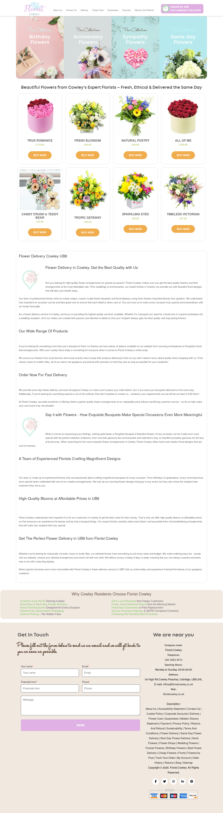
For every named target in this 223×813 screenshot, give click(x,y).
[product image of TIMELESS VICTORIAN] (183, 189)
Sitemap (188, 762)
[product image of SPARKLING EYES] (135, 189)
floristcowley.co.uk (173, 694)
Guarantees (112, 10)
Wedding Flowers (187, 743)
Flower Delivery (169, 733)
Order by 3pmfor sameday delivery (185, 8)
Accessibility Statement (171, 709)
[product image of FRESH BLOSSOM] (87, 115)
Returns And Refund (144, 10)
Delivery (84, 10)
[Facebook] (155, 781)
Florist (181, 753)
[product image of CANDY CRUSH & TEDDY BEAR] (39, 189)
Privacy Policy (181, 723)
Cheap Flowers (167, 753)
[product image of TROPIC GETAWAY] (87, 191)
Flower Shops (167, 743)
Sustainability (174, 728)
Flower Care (98, 10)
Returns (169, 762)
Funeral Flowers (154, 748)
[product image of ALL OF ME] (183, 115)
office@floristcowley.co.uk (178, 684)
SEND (80, 725)
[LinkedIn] (182, 781)
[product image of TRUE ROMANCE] (39, 115)
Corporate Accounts (176, 713)
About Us (57, 10)
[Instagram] (173, 781)
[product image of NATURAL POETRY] (135, 115)
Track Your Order (165, 758)
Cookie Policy (155, 713)
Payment (126, 10)
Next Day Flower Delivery (175, 738)
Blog (178, 762)
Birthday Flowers (176, 748)
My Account (184, 758)
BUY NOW (39, 155)
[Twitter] (164, 781)
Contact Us (71, 10)
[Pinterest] (191, 781)
